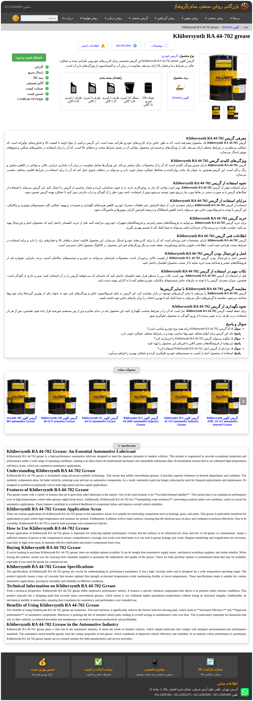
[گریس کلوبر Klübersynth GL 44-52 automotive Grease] (100, 414)
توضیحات (160, 46)
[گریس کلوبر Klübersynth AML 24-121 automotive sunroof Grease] (222, 414)
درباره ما (67, 18)
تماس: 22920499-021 (17, 6)
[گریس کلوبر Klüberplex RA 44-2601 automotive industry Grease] (140, 414)
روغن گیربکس (166, 18)
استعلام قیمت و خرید (29, 57)
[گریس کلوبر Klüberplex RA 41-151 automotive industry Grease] (181, 414)
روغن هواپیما (90, 18)
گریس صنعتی (139, 18)
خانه (245, 27)
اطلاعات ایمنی (93, 46)
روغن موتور (191, 18)
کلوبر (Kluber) (230, 27)
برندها (236, 18)
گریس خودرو (170, 55)
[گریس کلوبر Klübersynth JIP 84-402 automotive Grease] (18, 414)
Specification (126, 46)
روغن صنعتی (215, 18)
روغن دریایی (114, 18)
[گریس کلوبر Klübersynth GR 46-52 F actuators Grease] (59, 414)
